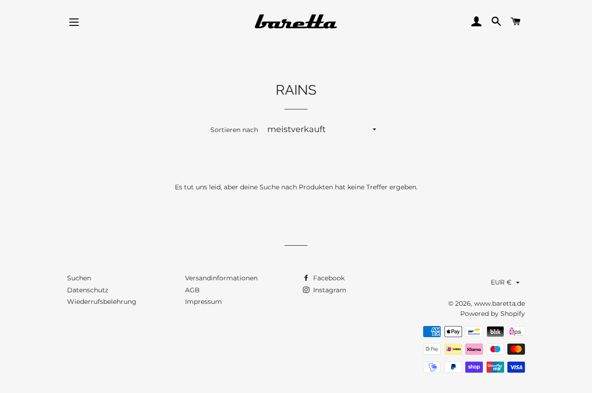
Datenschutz (87, 290)
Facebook (328, 278)
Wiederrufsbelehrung (101, 301)
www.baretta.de (499, 303)
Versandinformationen (221, 278)
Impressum (203, 301)
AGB (192, 290)
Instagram (328, 290)
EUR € (501, 282)
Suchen (79, 278)
